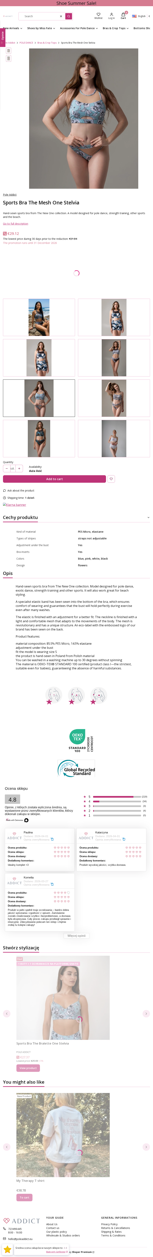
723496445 (15, 1229)
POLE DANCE (26, 42)
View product (28, 1068)
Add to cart (54, 479)
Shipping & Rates (111, 1231)
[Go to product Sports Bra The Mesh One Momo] (114, 317)
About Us (51, 1224)
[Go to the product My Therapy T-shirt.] (63, 1135)
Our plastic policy (56, 1231)
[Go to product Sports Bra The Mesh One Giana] (39, 317)
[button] (68, 16)
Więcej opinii (76, 935)
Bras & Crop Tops (47, 42)
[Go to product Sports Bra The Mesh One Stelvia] (39, 398)
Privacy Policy (109, 1224)
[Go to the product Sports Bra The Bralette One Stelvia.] (63, 998)
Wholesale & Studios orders (63, 1235)
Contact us (52, 1228)
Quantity (8, 462)
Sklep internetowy (72, 1252)
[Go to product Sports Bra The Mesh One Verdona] (39, 438)
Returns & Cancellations (115, 1228)
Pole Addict (9, 42)
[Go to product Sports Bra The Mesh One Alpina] (114, 398)
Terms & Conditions (113, 1235)
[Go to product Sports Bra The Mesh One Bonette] (114, 357)
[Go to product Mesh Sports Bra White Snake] (114, 438)
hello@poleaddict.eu (20, 1239)
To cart (24, 1197)
